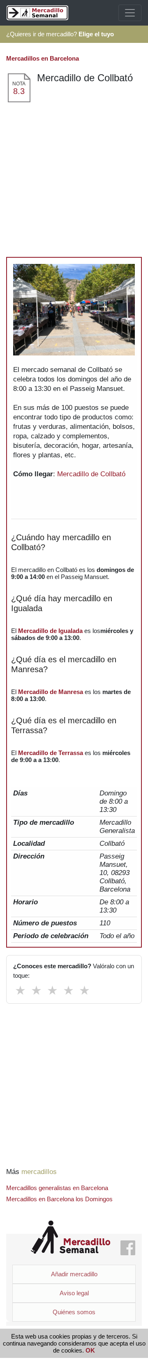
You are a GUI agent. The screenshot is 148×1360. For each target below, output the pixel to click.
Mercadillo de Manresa (50, 691)
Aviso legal (74, 1292)
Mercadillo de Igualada (50, 630)
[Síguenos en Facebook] (127, 1248)
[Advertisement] (74, 181)
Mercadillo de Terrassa (50, 752)
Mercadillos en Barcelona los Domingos (59, 1198)
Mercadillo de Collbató (91, 474)
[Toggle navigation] (129, 13)
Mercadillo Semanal (70, 1237)
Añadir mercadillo (74, 1274)
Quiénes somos (74, 1311)
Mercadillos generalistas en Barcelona (57, 1187)
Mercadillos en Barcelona (42, 58)
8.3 (19, 91)
